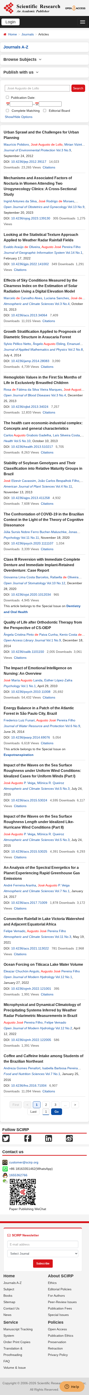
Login (10, 22)
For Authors (56, 1295)
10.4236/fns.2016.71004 (29, 1085)
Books (7, 1295)
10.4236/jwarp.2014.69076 (30, 737)
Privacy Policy (58, 1355)
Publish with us (19, 72)
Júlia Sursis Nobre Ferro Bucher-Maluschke (35, 532)
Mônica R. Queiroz (50, 783)
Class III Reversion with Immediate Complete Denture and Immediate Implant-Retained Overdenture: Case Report (42, 564)
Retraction (55, 1348)
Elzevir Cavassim (20, 481)
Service (10, 1322)
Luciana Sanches (56, 298)
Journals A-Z (12, 1283)
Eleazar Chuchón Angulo (21, 971)
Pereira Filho (61, 247)
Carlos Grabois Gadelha (27, 435)
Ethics (52, 1283)
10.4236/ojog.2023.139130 (30, 218)
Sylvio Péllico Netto (17, 344)
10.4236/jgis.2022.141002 (30, 264)
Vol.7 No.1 (62, 891)
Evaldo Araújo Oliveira (22, 247)
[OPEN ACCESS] (75, 8)
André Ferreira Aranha (20, 885)
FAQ (6, 1361)
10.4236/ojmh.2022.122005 (31, 1040)
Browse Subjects (21, 59)
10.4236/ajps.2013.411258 (30, 498)
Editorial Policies (59, 1289)
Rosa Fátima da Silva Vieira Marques (33, 389)
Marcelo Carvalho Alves (23, 298)
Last (33, 1111)
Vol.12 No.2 (63, 1028)
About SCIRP (60, 1276)
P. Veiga (19, 783)
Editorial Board (59, 110)
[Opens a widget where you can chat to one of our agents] (71, 1387)
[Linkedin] (48, 1138)
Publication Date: (22, 97)
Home (12, 34)
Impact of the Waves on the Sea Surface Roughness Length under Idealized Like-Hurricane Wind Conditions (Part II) (39, 821)
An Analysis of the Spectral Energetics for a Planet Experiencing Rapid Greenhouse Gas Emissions (42, 873)
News (7, 1315)
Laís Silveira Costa (66, 435)
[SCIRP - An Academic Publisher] (31, 8)
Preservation (57, 1342)
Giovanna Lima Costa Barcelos (26, 577)
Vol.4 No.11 (64, 486)
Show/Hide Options (18, 117)
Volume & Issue (14, 1367)
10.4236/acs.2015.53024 (29, 800)
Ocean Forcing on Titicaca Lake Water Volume (43, 964)
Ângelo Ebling (49, 344)
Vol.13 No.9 (76, 207)
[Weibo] (69, 1138)
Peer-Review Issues (62, 1302)
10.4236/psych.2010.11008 (30, 691)
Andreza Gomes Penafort (22, 1068)
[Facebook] (27, 1138)
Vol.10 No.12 (56, 583)
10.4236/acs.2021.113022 (30, 948)
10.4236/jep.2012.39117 (28, 161)
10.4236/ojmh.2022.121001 (31, 988)
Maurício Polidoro (16, 144)
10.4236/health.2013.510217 (32, 446)
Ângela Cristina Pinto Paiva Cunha (31, 634)
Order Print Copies (16, 1342)
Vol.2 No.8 (75, 349)
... (65, 1105)
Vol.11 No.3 (63, 937)
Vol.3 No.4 (62, 304)
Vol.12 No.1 (63, 977)
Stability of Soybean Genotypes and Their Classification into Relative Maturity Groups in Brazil (43, 468)
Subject (8, 1289)
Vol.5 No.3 (62, 788)
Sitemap (9, 1302)
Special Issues (58, 1315)
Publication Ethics (60, 1335)
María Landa (23, 680)
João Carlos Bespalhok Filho (58, 481)
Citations (49, 167)
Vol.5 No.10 (22, 441)
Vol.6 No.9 (72, 726)
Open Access (57, 1329)
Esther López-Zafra (58, 680)
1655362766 (18, 1175)
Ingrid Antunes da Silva (20, 201)
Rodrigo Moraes (56, 201)
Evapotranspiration (19, 755)
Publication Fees (60, 1308)
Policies (55, 1322)
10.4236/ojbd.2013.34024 (29, 406)
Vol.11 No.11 (30, 537)
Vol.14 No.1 (74, 252)
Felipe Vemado (14, 931)
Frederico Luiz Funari (19, 720)
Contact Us (11, 1308)
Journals (27, 34)
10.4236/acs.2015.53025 (29, 851)
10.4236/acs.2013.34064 (29, 315)
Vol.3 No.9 (63, 150)
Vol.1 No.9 (53, 640)
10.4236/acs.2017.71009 (29, 902)
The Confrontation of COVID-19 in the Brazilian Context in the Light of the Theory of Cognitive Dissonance (44, 519)
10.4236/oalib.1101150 (27, 651)
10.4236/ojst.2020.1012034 (31, 594)
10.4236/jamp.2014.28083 (30, 361)
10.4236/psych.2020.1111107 (32, 543)
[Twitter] (6, 1138)
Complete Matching (26, 110)
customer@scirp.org (23, 1162)
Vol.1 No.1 (28, 686)
